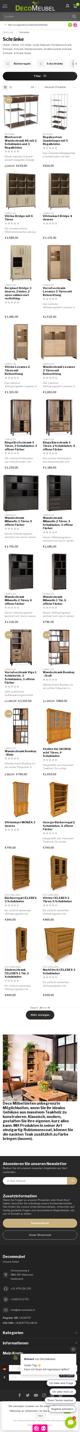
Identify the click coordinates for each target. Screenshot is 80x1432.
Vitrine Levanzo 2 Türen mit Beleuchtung (17, 370)
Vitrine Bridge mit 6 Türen (19, 217)
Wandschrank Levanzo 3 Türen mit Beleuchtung (59, 370)
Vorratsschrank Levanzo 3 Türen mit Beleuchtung (57, 291)
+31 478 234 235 (21, 1288)
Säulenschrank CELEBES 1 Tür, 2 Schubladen (17, 973)
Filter (38, 76)
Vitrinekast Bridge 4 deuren (57, 217)
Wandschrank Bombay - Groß (59, 674)
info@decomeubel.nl (23, 1310)
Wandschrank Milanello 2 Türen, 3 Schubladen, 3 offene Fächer (58, 523)
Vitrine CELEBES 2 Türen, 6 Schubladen (57, 899)
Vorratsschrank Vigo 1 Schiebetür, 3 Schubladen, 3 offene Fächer (21, 677)
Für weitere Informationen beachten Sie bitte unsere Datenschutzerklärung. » (40, 1423)
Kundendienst (40, 1223)
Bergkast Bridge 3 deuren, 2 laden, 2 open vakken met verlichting (18, 293)
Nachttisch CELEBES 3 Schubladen (59, 971)
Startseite (8, 32)
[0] (75, 6)
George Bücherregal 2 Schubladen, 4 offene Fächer (59, 826)
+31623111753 (20, 1299)
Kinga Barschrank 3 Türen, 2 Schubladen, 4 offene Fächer (59, 446)
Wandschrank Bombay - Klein (20, 753)
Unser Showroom (40, 1235)
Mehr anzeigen (40, 1015)
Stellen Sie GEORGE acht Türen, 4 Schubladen (57, 752)
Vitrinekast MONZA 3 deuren (20, 824)
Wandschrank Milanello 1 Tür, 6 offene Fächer (54, 600)
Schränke (24, 32)
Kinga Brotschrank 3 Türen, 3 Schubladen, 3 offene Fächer (21, 446)
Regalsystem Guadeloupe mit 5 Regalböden (55, 140)
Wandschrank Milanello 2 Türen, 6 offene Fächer (18, 600)
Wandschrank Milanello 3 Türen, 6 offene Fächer (18, 521)
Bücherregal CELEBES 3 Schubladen (21, 899)
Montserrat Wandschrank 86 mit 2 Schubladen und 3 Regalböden (21, 142)
